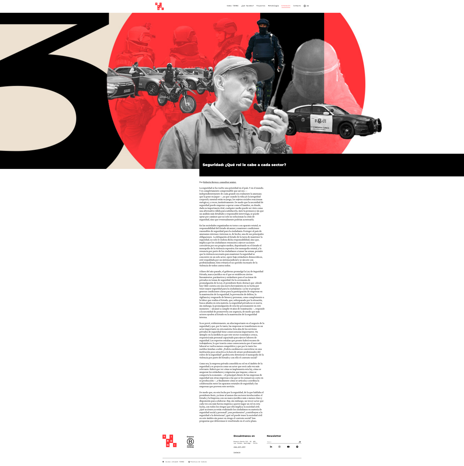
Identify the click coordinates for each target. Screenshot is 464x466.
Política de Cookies (198, 462)
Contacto (297, 6)
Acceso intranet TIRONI (174, 462)
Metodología (273, 6)
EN (308, 6)
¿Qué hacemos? (247, 6)
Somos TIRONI (232, 6)
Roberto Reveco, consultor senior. (219, 182)
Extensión (286, 6)
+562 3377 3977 (239, 447)
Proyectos (261, 6)
